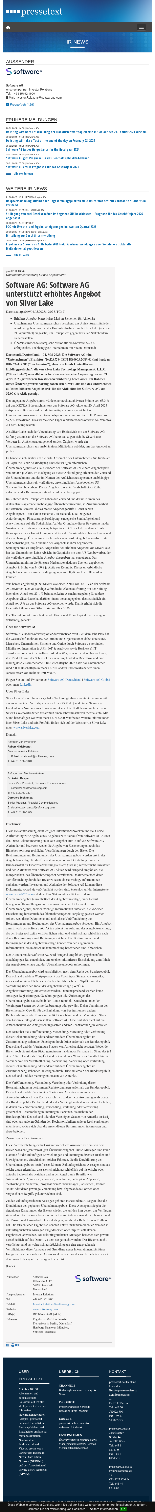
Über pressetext (67, 1440)
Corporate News (87, 1440)
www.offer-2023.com (20, 894)
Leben (87, 1390)
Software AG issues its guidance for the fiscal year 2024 (42, 149)
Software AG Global (97, 679)
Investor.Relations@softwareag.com (53, 1304)
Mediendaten (66, 1448)
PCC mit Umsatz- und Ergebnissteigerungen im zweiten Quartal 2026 (51, 227)
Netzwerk (80, 1444)
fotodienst (76, 1427)
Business (64, 1390)
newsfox (84, 1423)
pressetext (64, 1423)
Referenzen (81, 1448)
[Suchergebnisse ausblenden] (17, 1345)
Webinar (83, 1411)
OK (123, 1509)
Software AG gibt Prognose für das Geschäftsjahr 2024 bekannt (47, 158)
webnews (64, 1427)
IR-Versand (82, 1407)
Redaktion (64, 1411)
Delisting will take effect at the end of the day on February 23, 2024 (50, 141)
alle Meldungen (23, 173)
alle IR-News (21, 255)
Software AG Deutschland (64, 679)
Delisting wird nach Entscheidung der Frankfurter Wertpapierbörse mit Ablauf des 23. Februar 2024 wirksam (76, 132)
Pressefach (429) (21, 104)
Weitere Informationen (103, 1509)
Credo (91, 1444)
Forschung (76, 1390)
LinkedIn (25, 684)
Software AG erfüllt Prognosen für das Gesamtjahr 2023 (42, 167)
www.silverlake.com (26, 727)
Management (66, 1444)
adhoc (75, 1423)
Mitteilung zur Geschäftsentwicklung (30, 236)
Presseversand (67, 1407)
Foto (74, 1411)
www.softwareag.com (45, 1309)
